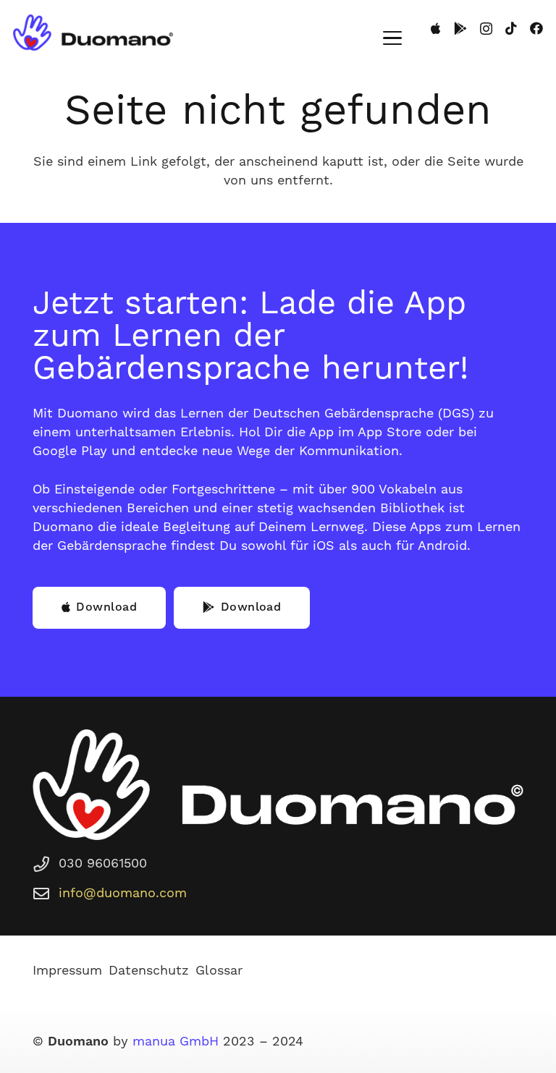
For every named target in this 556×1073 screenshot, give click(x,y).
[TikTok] (511, 28)
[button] (393, 38)
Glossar (219, 970)
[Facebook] (536, 28)
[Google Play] (460, 28)
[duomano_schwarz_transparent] (93, 32)
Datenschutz (149, 970)
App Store (389, 432)
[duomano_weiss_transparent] (278, 784)
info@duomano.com (123, 893)
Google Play (70, 451)
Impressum (67, 970)
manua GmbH (175, 1041)
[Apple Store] (436, 28)
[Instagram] (486, 29)
